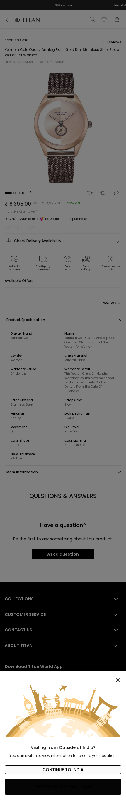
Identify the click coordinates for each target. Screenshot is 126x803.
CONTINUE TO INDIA (63, 770)
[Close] (63, 677)
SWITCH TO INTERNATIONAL (63, 787)
